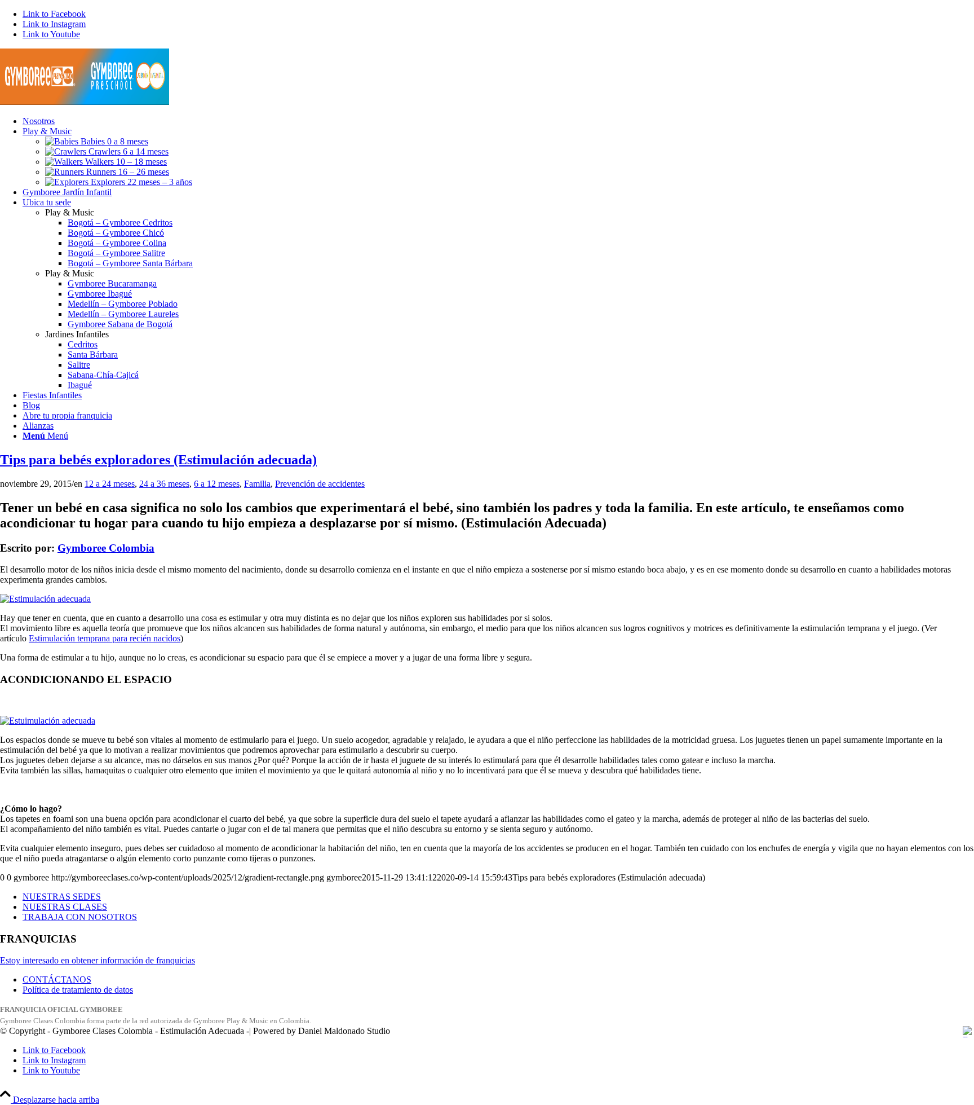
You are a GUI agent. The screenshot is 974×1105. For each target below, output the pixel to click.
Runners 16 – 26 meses (126, 172)
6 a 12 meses (217, 483)
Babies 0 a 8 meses (113, 141)
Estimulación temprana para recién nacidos (104, 638)
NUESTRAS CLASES (65, 907)
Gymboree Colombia (105, 548)
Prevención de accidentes (320, 483)
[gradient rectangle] (84, 102)
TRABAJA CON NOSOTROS (80, 917)
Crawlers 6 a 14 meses (127, 151)
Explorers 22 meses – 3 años (140, 182)
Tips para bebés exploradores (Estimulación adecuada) (158, 459)
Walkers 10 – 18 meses (125, 161)
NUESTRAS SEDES (62, 896)
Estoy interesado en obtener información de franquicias (97, 960)
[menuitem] (498, 121)
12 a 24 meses (110, 483)
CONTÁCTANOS (57, 979)
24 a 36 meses (164, 483)
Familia (257, 483)
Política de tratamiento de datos (78, 989)
